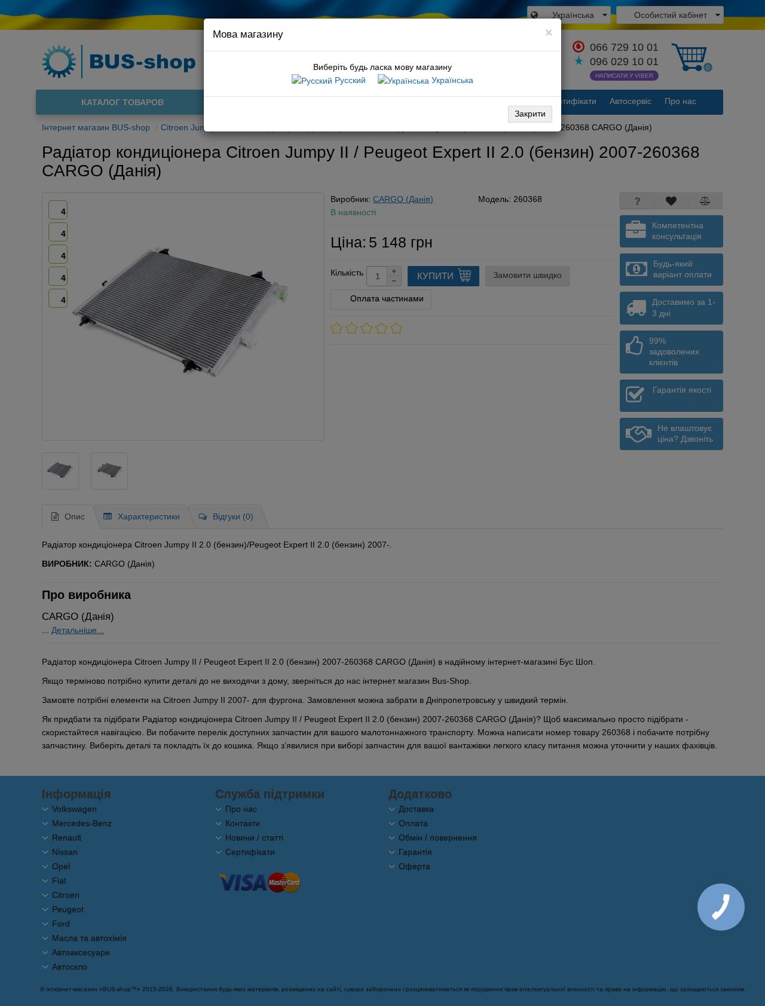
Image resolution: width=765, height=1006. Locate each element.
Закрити (530, 113)
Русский (349, 80)
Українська (451, 80)
